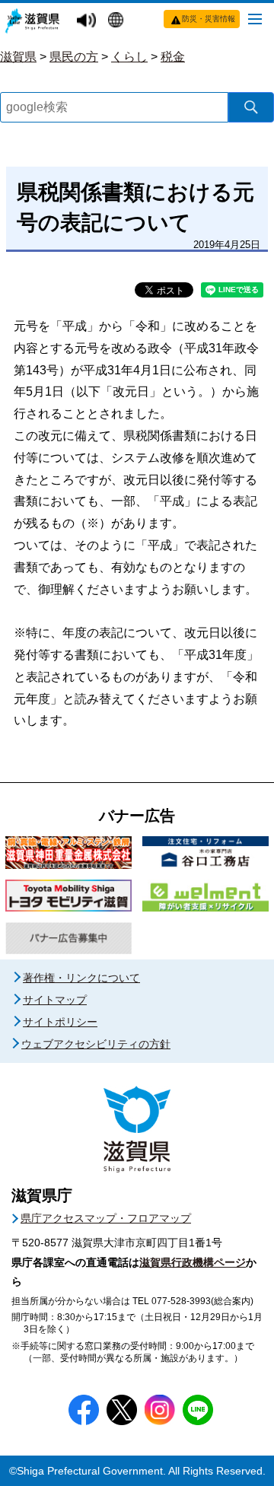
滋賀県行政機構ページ (192, 1262)
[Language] (117, 21)
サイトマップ (55, 1000)
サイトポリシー (60, 1022)
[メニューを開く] (255, 18)
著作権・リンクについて (81, 978)
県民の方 (73, 56)
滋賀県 (18, 56)
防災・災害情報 (208, 18)
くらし (129, 56)
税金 (173, 56)
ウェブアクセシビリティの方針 (95, 1044)
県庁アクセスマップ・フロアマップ (106, 1218)
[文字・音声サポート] (88, 21)
